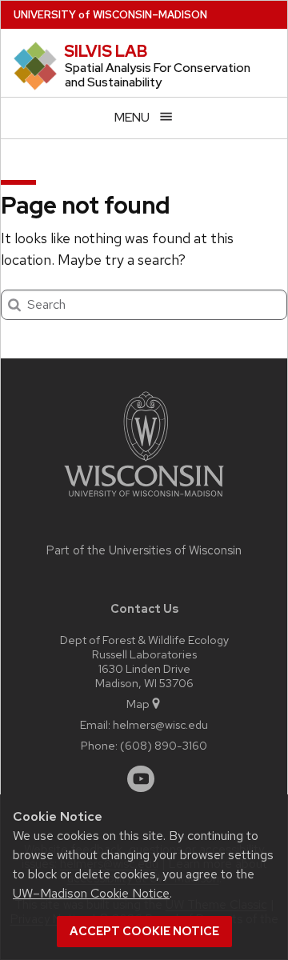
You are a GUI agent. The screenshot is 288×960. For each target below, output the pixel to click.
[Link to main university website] (144, 499)
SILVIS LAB (105, 51)
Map (138, 703)
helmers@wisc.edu (160, 724)
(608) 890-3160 (163, 745)
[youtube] (140, 779)
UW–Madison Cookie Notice (91, 893)
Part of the (144, 550)
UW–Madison (110, 15)
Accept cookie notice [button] (144, 931)
